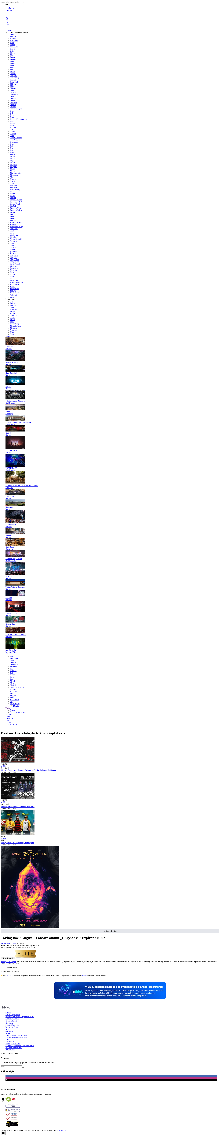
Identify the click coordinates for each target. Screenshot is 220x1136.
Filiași (12, 121)
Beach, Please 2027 (13, 1044)
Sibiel (12, 231)
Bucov (12, 70)
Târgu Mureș (14, 262)
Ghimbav (13, 132)
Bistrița (12, 53)
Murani (12, 177)
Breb (12, 65)
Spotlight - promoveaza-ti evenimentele (20, 1046)
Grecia (12, 318)
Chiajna (13, 84)
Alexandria (14, 41)
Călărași (13, 74)
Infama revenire (28, 770)
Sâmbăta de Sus (16, 223)
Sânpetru (13, 225)
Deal (12, 111)
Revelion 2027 (11, 1042)
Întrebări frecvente (12, 1025)
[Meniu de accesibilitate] (3, 1133)
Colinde (13, 662)
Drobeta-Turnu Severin (18, 119)
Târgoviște (14, 256)
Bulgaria (13, 305)
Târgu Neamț (15, 264)
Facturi (8, 1039)
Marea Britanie (15, 326)
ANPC (8, 1033)
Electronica (14, 667)
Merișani (13, 171)
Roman (12, 218)
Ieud (11, 148)
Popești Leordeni (16, 200)
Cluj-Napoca (14, 94)
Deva (12, 115)
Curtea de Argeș (16, 109)
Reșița (12, 216)
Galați (12, 129)
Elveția (12, 311)
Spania (12, 334)
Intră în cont (10, 8)
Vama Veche (14, 285)
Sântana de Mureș (16, 227)
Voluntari (13, 295)
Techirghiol (14, 268)
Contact (8, 1013)
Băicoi (12, 49)
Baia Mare (14, 47)
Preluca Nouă (15, 204)
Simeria (13, 237)
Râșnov (13, 212)
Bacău (12, 45)
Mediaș (12, 169)
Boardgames (14, 658)
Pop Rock (13, 691)
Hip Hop (13, 671)
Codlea (12, 96)
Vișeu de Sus (14, 293)
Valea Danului (15, 280)
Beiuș (12, 51)
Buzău (12, 72)
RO (7, 18)
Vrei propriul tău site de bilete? (17, 1035)
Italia (12, 322)
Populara (13, 689)
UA (7, 26)
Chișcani (13, 86)
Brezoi (12, 67)
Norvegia (13, 330)
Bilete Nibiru (10, 1050)
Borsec (12, 57)
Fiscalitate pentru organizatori (16, 1037)
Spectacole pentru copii (18, 712)
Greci (12, 136)
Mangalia (13, 165)
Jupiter (12, 154)
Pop (11, 679)
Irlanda (12, 320)
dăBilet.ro (9, 1031)
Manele (12, 681)
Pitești (12, 191)
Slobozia (13, 247)
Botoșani (13, 59)
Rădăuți (13, 206)
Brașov (12, 63)
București (13, 36)
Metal (12, 683)
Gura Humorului (16, 138)
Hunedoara (14, 142)
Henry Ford (63, 1130)
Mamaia (13, 163)
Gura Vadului (15, 140)
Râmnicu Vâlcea (16, 210)
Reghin (12, 214)
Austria (12, 301)
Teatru (12, 710)
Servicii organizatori (13, 1015)
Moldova (13, 328)
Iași (11, 146)
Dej (11, 113)
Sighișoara (14, 235)
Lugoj (12, 160)
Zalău (12, 297)
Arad (12, 43)
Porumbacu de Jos (16, 202)
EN (7, 20)
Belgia (12, 303)
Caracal (13, 80)
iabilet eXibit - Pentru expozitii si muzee (20, 1017)
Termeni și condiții (12, 1019)
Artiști (8, 1029)
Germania (13, 316)
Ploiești (12, 196)
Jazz (11, 673)
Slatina (12, 245)
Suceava (13, 254)
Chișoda (13, 88)
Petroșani (13, 185)
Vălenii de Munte (16, 282)
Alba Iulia (13, 39)
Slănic (12, 243)
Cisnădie (13, 92)
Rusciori (13, 220)
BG (7, 22)
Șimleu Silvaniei (16, 239)
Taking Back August (8, 962)
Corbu (12, 101)
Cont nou (9, 10)
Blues (12, 656)
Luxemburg (14, 324)
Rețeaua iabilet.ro (12, 1027)
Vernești (13, 291)
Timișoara (13, 270)
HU (7, 24)
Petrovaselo (14, 187)
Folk (11, 669)
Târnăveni (13, 266)
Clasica (12, 660)
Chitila (12, 90)
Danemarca (14, 309)
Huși (12, 144)
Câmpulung (14, 78)
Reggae (13, 695)
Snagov (13, 249)
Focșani (13, 127)
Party (12, 677)
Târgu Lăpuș (14, 260)
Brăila (12, 61)
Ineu (11, 150)
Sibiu (12, 233)
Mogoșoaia (14, 175)
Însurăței (13, 152)
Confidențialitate (11, 1021)
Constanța (13, 98)
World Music (14, 704)
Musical (13, 685)
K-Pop (12, 675)
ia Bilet (3, 766)
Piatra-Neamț (15, 189)
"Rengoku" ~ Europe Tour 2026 (17, 807)
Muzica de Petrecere (17, 687)
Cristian (13, 107)
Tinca (12, 272)
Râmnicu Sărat (15, 208)
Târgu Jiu (13, 258)
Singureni (13, 241)
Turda (12, 278)
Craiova (13, 105)
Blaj (11, 55)
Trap (11, 702)
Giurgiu (13, 134)
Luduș (12, 158)
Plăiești (12, 194)
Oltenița (13, 179)
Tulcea (12, 276)
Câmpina (13, 76)
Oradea (12, 183)
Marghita (13, 167)
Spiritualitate (14, 700)
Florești (12, 123)
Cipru (12, 307)
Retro (12, 693)
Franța (12, 313)
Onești (12, 181)
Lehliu (12, 156)
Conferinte (14, 664)
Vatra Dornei (14, 289)
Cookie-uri (9, 1023)
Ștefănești (13, 251)
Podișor (13, 198)
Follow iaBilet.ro (110, 931)
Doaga (12, 117)
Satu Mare (14, 229)
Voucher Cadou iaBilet (14, 1048)
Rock (12, 698)
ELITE (9, 975)
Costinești (13, 103)
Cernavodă (14, 82)
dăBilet (84, 975)
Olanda (12, 332)
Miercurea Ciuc (15, 173)
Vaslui (12, 287)
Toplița (12, 274)
